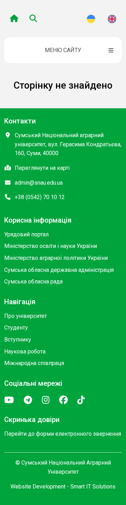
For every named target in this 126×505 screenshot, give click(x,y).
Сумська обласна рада (33, 281)
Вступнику (17, 339)
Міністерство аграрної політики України (56, 258)
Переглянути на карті (42, 168)
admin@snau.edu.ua (39, 182)
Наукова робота (25, 351)
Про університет (25, 316)
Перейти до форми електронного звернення (62, 433)
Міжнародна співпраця (34, 363)
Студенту (16, 327)
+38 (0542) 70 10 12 (40, 197)
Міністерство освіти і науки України (50, 246)
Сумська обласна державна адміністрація (59, 270)
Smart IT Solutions (92, 486)
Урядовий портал (26, 234)
